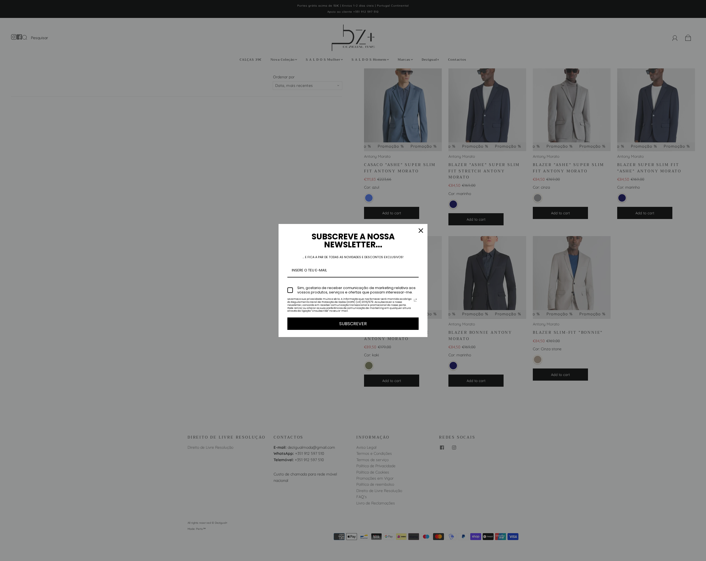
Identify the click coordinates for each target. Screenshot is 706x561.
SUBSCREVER (353, 323)
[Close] (420, 230)
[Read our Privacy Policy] (415, 300)
